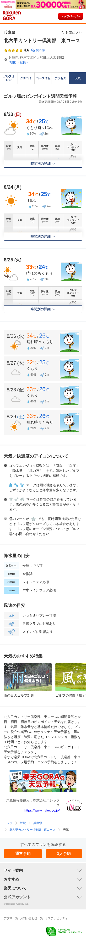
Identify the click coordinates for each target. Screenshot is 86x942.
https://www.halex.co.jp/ (42, 810)
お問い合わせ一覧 (31, 918)
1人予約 (64, 854)
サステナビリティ (56, 918)
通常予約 (23, 854)
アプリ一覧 (11, 918)
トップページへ (71, 16)
